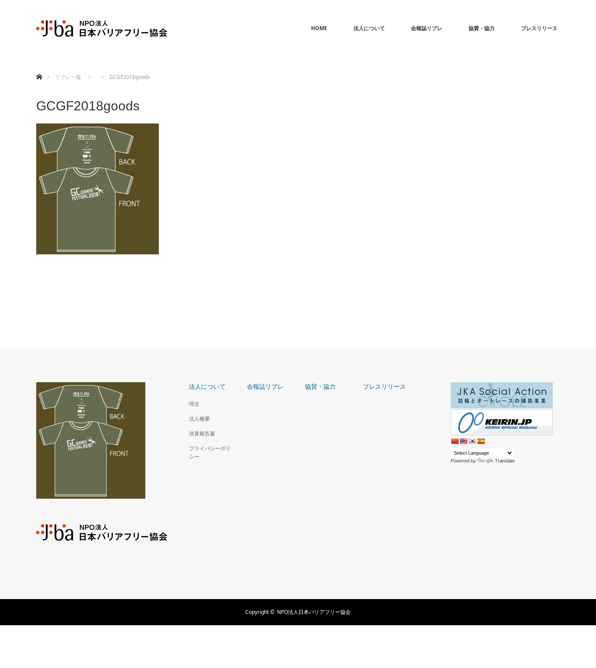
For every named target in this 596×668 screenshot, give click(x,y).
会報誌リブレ (426, 28)
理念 (194, 404)
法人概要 (199, 418)
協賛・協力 (482, 28)
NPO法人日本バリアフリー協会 (314, 612)
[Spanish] (481, 441)
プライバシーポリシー (210, 452)
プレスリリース (539, 28)
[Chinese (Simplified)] (455, 441)
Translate (505, 460)
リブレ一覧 (68, 77)
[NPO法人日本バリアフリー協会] (101, 28)
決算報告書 (202, 433)
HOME (319, 28)
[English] (463, 441)
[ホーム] (39, 66)
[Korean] (472, 441)
